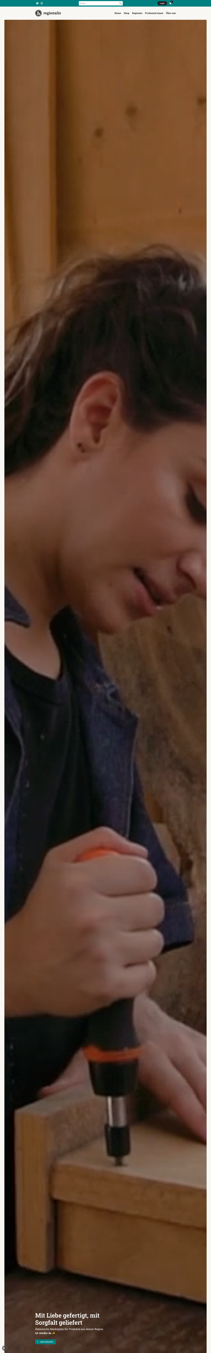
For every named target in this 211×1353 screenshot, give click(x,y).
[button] (5, 1348)
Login (162, 3)
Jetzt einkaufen (46, 1342)
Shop (126, 13)
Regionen (137, 13)
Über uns (171, 13)
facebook (37, 3)
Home (118, 13)
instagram (42, 3)
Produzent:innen (154, 13)
